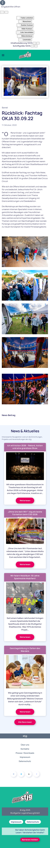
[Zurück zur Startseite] (25, 55)
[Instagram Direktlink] (14, 774)
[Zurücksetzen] (2, 12)
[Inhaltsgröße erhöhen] (38, 43)
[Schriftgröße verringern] (32, 46)
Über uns (25, 744)
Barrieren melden (30, 839)
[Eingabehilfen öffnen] (2, 2)
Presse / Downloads (25, 753)
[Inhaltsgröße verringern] (34, 43)
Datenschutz (25, 761)
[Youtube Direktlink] (21, 774)
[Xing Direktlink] (36, 774)
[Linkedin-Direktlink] (29, 774)
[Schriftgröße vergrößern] (36, 46)
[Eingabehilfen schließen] (6, 12)
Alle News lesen (25, 722)
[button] (3, 55)
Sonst (5, 107)
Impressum (25, 757)
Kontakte (25, 749)
